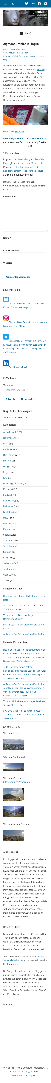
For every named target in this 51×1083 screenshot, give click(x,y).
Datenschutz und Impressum (25, 1075)
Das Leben (24, 56)
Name (7, 238)
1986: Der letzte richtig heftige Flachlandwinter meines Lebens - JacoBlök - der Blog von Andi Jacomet (25, 671)
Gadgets (7, 466)
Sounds (7, 552)
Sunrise (7, 557)
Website (7, 263)
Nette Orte (8, 500)
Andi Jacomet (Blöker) (17, 53)
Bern (5, 443)
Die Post (7, 460)
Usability (7, 574)
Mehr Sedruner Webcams (17, 782)
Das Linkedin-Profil (18, 367)
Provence (8, 523)
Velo (5, 580)
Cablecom (8, 449)
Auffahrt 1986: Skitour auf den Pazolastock (24, 634)
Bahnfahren (9, 438)
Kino (5, 478)
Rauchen (7, 529)
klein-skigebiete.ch (12, 483)
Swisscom (8, 563)
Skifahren (8, 540)
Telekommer (9, 569)
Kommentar (10, 196)
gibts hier (19, 131)
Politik (6, 517)
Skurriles (7, 546)
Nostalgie (8, 512)
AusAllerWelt (12, 56)
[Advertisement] (25, 1034)
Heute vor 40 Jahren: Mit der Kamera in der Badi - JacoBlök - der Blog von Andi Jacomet (24, 654)
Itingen (6, 472)
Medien (7, 495)
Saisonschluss (10, 718)
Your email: (8, 385)
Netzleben (8, 506)
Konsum (34, 56)
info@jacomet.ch (32, 1071)
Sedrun (7, 535)
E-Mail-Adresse (12, 250)
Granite (40, 69)
